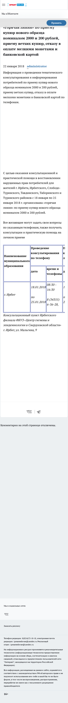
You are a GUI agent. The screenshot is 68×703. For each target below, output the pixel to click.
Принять (56, 22)
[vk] (29, 411)
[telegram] (39, 411)
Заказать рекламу (12, 626)
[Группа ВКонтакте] (6, 614)
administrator (37, 66)
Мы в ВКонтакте (10, 13)
